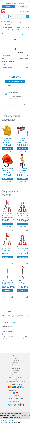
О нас (15, 358)
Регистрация (10, 420)
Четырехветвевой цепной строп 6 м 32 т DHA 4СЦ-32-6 (7, 248)
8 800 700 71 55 (16, 399)
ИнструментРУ (26, 415)
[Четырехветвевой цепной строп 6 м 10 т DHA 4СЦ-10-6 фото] (22, 206)
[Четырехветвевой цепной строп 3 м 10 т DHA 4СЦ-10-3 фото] (7, 206)
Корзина (5, 422)
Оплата (16, 379)
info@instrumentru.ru (16, 401)
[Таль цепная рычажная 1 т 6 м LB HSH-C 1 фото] (22, 161)
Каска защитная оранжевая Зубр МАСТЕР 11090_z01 (7, 171)
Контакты (16, 360)
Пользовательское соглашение (16, 381)
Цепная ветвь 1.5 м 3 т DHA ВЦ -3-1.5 (22, 282)
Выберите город (24, 11)
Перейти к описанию (7, 71)
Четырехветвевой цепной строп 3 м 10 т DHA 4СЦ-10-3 (7, 215)
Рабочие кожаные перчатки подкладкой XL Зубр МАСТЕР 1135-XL (7, 142)
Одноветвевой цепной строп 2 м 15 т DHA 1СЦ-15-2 (7, 282)
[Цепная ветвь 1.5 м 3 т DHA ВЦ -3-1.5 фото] (22, 272)
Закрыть (22, 6)
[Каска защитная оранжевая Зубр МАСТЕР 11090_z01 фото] (7, 161)
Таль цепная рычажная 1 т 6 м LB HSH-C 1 (22, 170)
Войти (4, 420)
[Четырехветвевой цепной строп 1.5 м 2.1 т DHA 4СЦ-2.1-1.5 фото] (22, 239)
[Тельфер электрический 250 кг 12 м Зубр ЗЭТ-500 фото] (22, 131)
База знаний (15, 375)
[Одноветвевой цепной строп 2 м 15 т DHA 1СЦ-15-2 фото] (7, 272)
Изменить (8, 6)
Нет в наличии (7, 151)
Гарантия (15, 372)
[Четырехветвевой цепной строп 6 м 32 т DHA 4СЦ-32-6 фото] (7, 239)
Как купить (16, 370)
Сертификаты (16, 365)
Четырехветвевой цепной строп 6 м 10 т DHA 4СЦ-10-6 (23, 215)
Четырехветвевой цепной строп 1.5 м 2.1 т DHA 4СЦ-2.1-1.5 (23, 249)
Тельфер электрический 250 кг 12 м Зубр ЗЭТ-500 (22, 141)
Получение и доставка (15, 377)
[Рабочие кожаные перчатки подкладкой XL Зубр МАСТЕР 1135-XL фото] (7, 131)
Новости (15, 362)
